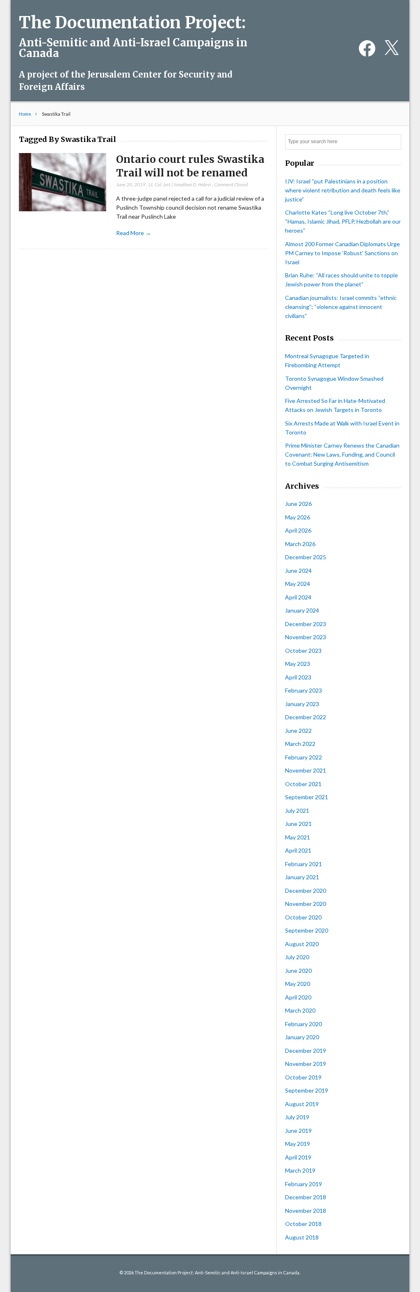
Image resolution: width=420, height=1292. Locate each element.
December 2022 (305, 716)
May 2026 (297, 517)
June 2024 (298, 570)
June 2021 (298, 823)
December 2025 (305, 556)
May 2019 (297, 1143)
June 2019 (298, 1130)
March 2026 (300, 543)
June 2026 (298, 503)
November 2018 (305, 1210)
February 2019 (303, 1183)
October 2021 (303, 783)
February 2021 (303, 863)
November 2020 (305, 903)
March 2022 (300, 743)
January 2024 (302, 610)
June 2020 (298, 970)
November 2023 (305, 636)
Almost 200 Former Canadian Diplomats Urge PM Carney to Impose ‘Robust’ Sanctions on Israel (342, 252)
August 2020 (302, 943)
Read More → (133, 232)
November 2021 (305, 770)
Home (25, 114)
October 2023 (303, 650)
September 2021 (306, 796)
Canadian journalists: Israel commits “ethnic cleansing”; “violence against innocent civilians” (341, 306)
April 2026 (298, 530)
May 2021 (297, 837)
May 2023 (297, 663)
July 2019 (297, 1117)
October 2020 (303, 917)
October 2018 (303, 1223)
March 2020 (300, 1010)
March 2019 (300, 1170)
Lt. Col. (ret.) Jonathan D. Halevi (179, 184)
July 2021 (297, 810)
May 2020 (297, 983)
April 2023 (298, 677)
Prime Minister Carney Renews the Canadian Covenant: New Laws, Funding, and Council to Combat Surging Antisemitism (342, 454)
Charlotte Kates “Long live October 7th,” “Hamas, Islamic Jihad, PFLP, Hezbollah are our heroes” (343, 221)
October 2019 (303, 1077)
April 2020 (298, 997)
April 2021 (298, 850)
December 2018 (305, 1197)
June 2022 (298, 730)
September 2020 (306, 930)
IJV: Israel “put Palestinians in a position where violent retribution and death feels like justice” (342, 190)
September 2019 (306, 1090)
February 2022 (303, 757)
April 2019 (298, 1157)
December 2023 (305, 623)
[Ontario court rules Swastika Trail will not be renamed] (62, 182)
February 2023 (303, 690)
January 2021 (302, 877)
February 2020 (303, 1023)
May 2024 (297, 583)
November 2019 (305, 1063)
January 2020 (302, 1037)
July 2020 (297, 957)
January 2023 (302, 703)
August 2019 (302, 1103)
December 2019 (305, 1050)
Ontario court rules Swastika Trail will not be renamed (190, 166)
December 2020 (305, 890)
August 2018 (302, 1237)
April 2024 (298, 597)
